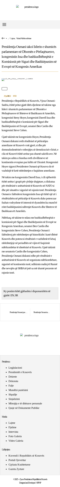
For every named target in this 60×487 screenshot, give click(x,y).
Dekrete (12, 376)
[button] (57, 24)
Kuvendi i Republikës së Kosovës (26, 455)
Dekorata (13, 381)
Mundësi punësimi (18, 390)
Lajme (12, 38)
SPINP (38, 483)
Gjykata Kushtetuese (19, 464)
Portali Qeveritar (17, 460)
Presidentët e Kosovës (20, 372)
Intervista (13, 431)
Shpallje (12, 394)
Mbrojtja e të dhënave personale (25, 403)
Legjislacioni (15, 367)
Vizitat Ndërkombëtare (23, 38)
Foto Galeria (15, 436)
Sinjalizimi (14, 399)
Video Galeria (15, 440)
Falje (11, 385)
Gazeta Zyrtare (16, 469)
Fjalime (12, 427)
